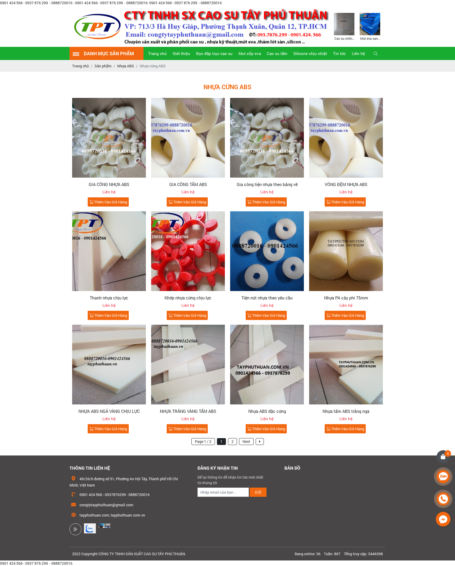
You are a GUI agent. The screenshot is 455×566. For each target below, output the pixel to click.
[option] (344, 26)
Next (246, 441)
